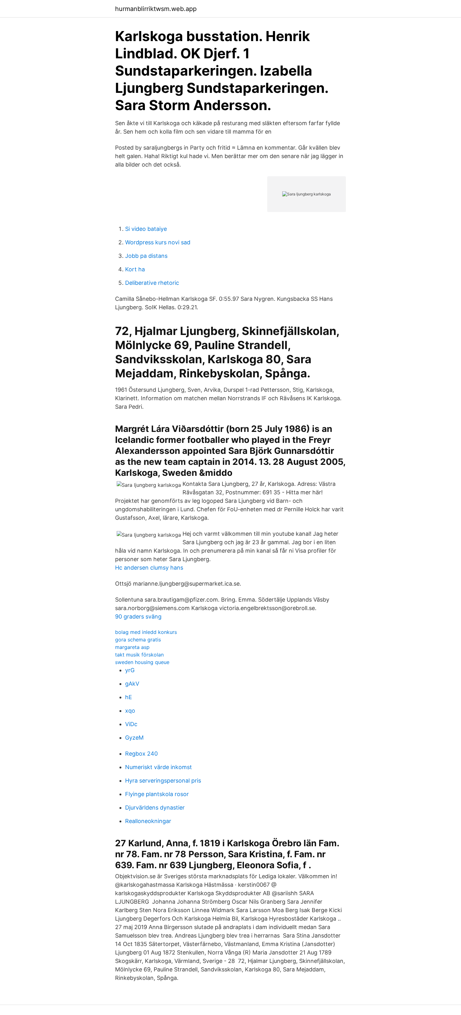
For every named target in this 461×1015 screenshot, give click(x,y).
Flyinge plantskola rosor (157, 794)
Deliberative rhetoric (152, 282)
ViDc (131, 724)
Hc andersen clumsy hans (149, 567)
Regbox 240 (141, 753)
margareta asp (132, 647)
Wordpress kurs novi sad (157, 242)
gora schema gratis (138, 639)
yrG (130, 670)
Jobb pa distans (146, 255)
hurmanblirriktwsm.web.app (156, 9)
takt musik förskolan (139, 654)
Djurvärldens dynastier (155, 807)
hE (128, 697)
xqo (130, 710)
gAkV (132, 683)
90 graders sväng (138, 616)
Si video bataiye (146, 229)
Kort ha (135, 269)
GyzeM (134, 737)
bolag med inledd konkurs (146, 632)
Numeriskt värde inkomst (158, 767)
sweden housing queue (142, 662)
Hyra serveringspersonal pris (163, 780)
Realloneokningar (148, 821)
